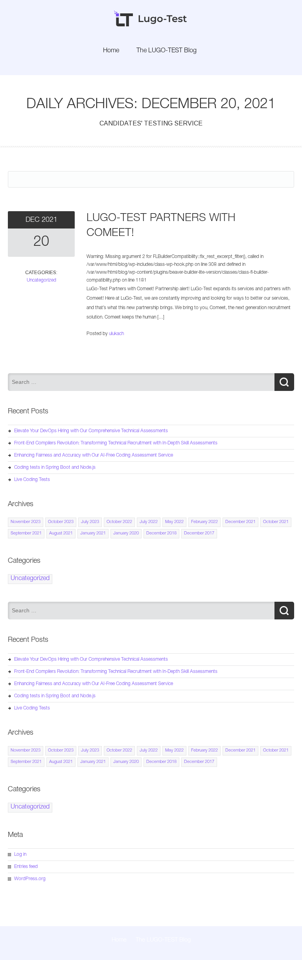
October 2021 (276, 522)
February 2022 (204, 522)
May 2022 (174, 522)
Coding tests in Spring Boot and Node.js (55, 467)
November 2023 (26, 522)
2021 (49, 220)
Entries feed (26, 866)
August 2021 (61, 533)
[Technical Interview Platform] (151, 25)
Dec (34, 220)
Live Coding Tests (32, 479)
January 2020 (126, 533)
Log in (20, 854)
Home (111, 51)
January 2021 (93, 533)
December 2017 (199, 533)
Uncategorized (41, 280)
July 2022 (149, 522)
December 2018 (161, 533)
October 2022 (119, 522)
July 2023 (90, 522)
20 (41, 243)
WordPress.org (30, 879)
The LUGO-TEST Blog (166, 51)
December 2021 (240, 522)
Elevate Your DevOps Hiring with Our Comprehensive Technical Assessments (91, 431)
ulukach (116, 334)
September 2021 (26, 533)
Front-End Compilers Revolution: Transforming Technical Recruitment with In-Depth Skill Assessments (115, 443)
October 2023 (61, 522)
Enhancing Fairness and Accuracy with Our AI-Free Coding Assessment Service (93, 455)
